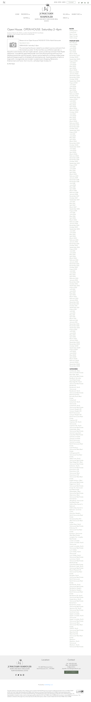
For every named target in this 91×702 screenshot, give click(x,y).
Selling (65, 14)
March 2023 (73, 108)
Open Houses (74, 36)
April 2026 (73, 52)
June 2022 (73, 115)
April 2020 (73, 152)
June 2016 (73, 214)
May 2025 (73, 66)
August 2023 (73, 99)
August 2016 (73, 210)
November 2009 (75, 344)
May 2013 (72, 274)
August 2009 (74, 349)
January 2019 (74, 178)
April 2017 (73, 205)
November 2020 (75, 143)
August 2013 (73, 269)
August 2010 (73, 329)
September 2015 (75, 229)
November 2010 (74, 326)
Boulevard (73, 385)
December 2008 (75, 364)
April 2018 (73, 189)
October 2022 (74, 112)
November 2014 (74, 243)
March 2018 (73, 190)
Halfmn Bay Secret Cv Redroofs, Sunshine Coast (76, 509)
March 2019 (73, 174)
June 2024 (73, 86)
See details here (24, 43)
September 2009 (75, 348)
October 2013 (74, 267)
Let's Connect (71, 672)
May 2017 (72, 203)
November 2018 (74, 181)
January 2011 (73, 322)
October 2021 (74, 128)
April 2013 (73, 276)
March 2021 (73, 141)
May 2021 (72, 137)
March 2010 (73, 338)
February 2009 (74, 360)
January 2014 (74, 262)
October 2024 (74, 79)
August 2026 (73, 44)
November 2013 (74, 265)
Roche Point (73, 603)
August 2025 (73, 61)
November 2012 (74, 282)
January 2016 (74, 223)
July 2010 (72, 331)
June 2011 (72, 313)
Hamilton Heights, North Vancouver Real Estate (76, 515)
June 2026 (73, 48)
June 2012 (73, 291)
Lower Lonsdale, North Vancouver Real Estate (23, 34)
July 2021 (72, 134)
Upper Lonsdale (74, 614)
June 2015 (73, 232)
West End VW (74, 632)
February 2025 (74, 72)
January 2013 (74, 280)
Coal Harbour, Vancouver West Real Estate (76, 449)
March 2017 (73, 207)
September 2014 (75, 247)
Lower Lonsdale (74, 540)
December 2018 (74, 179)
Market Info (76, 14)
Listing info (73, 32)
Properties (24, 14)
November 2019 (74, 159)
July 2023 (73, 101)
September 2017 (75, 200)
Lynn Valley (73, 550)
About (65, 18)
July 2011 (72, 311)
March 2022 (73, 121)
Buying (26, 18)
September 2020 (75, 147)
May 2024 (73, 88)
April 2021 (73, 139)
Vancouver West (75, 623)
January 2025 (74, 73)
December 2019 (74, 158)
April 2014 (73, 256)
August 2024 (73, 83)
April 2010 (73, 337)
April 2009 (73, 357)
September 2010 (75, 327)
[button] (79, 2)
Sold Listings (73, 38)
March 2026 (73, 53)
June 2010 (73, 333)
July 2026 (73, 46)
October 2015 (74, 227)
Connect (71, 2)
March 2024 (73, 92)
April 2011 (72, 316)
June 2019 (73, 168)
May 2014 (72, 254)
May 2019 (72, 170)
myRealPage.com (48, 684)
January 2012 (74, 300)
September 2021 (75, 130)
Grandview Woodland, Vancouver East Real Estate (77, 500)
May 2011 (72, 315)
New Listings (73, 34)
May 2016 (72, 216)
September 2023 (75, 97)
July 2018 (72, 183)
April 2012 (73, 295)
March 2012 (73, 296)
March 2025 (73, 70)
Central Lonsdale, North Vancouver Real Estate (76, 444)
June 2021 (73, 136)
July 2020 (73, 148)
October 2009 (74, 346)
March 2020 (73, 154)
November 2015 (74, 225)
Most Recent (73, 42)
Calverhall (73, 400)
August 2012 (73, 287)
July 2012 (72, 289)
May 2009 (73, 355)
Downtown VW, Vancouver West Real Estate (76, 476)
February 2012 (74, 298)
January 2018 (74, 194)
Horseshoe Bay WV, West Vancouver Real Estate (76, 520)
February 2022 (74, 123)
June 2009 (73, 353)
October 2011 (73, 305)
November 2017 (74, 196)
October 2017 (74, 198)
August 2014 (73, 249)
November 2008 (75, 366)
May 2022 (73, 117)
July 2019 (72, 167)
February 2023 (74, 110)
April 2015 (73, 236)
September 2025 (75, 59)
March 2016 (73, 220)
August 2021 (73, 132)
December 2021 (74, 125)
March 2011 (73, 318)
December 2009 (75, 342)
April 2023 (73, 106)
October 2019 (74, 161)
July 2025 (73, 63)
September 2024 (75, 81)
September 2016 (75, 209)
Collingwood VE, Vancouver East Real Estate (76, 454)
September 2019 (75, 163)
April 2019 (73, 172)
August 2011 (73, 309)
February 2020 (74, 156)
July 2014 (72, 251)
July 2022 (73, 114)
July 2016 (72, 212)
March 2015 (73, 238)
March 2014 (73, 258)
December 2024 (75, 75)
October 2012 (74, 284)
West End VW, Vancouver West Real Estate (76, 635)
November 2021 (74, 126)
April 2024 (73, 90)
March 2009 (73, 358)
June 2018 (73, 185)
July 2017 (72, 201)
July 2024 (73, 84)
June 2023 (73, 103)
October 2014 (74, 245)
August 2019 (73, 165)
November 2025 (75, 55)
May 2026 (73, 50)
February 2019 (74, 176)
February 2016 (74, 221)
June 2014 (73, 253)
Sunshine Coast (74, 612)
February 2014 (74, 260)
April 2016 (73, 218)
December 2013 (74, 263)
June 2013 (73, 273)
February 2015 (74, 240)
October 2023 (74, 95)
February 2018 (74, 192)
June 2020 (73, 150)
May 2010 (73, 335)
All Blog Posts (73, 30)
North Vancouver (75, 579)
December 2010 (74, 324)
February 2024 (74, 94)
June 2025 (73, 64)
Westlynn (72, 639)
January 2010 (74, 340)
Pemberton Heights (75, 588)
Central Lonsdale (75, 436)
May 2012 (72, 293)
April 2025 (73, 68)
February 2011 (74, 320)
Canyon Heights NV (76, 409)
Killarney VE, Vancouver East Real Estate (76, 529)
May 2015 (73, 234)
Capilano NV (73, 420)
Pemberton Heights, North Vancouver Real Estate (76, 592)
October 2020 (74, 145)
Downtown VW (74, 469)
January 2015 (74, 242)
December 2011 (74, 302)
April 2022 (73, 119)
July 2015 (72, 231)
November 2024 (75, 77)
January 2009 (74, 362)
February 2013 (74, 278)
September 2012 (75, 285)
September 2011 (74, 307)
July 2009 (73, 351)
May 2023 (73, 105)
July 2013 (72, 271)
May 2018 (72, 187)
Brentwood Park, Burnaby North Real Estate (75, 396)
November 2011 (74, 304)
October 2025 (74, 57)
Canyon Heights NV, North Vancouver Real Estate (76, 416)
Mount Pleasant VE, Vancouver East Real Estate (76, 571)
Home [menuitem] (17, 14)
